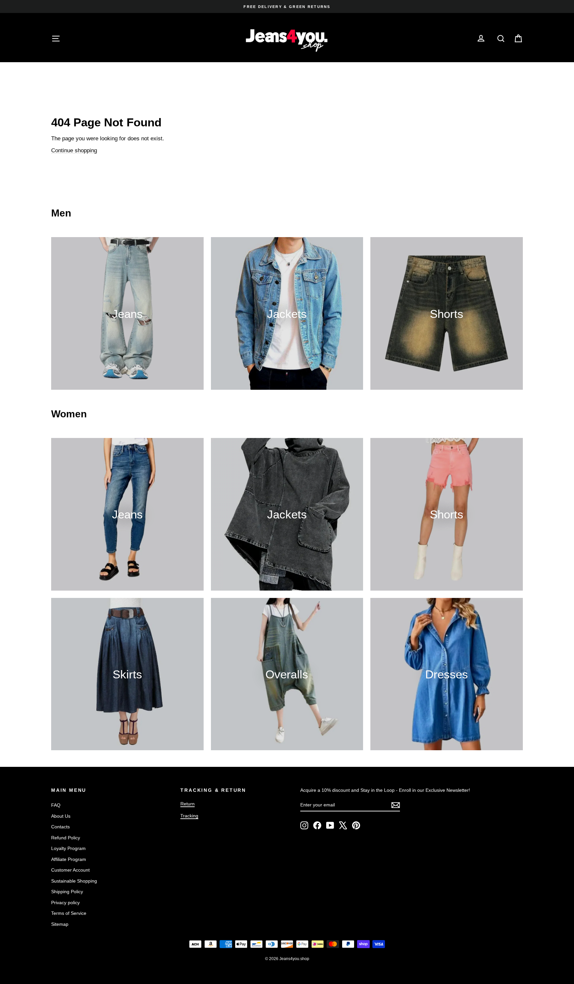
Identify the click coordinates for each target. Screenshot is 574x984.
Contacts (60, 826)
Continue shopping (74, 150)
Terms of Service (68, 913)
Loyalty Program (68, 848)
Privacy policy (65, 902)
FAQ (55, 805)
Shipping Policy (67, 891)
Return (187, 803)
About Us (60, 816)
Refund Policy (65, 837)
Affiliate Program (68, 859)
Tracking (189, 815)
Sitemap (59, 924)
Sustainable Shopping (74, 881)
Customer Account (70, 870)
